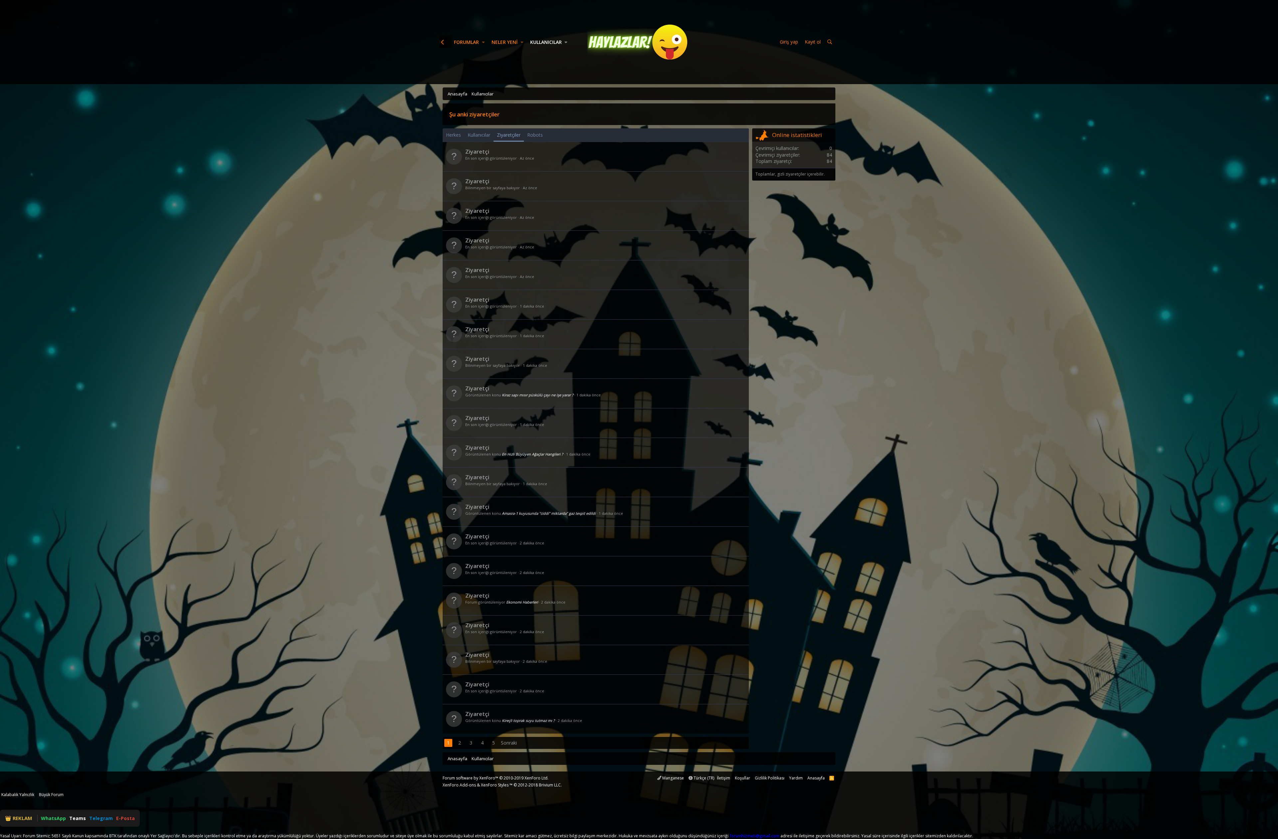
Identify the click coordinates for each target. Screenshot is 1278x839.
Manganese (672, 778)
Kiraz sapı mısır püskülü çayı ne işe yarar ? (537, 394)
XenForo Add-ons (459, 785)
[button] (483, 42)
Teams (77, 818)
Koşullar (742, 778)
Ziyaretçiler (509, 135)
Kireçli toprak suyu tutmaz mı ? (528, 720)
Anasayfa (816, 778)
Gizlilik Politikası (769, 778)
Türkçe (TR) (703, 778)
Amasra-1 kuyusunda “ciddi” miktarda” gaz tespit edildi (549, 513)
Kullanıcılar (546, 42)
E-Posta (125, 818)
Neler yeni (505, 42)
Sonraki (509, 743)
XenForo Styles (495, 785)
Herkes (453, 135)
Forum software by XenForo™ (495, 778)
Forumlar (466, 42)
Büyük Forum (51, 794)
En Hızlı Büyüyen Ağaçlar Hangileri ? (532, 454)
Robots (535, 135)
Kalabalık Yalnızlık (17, 794)
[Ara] (829, 42)
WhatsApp (53, 818)
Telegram (101, 818)
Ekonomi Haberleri (522, 602)
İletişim (723, 778)
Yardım (796, 778)
